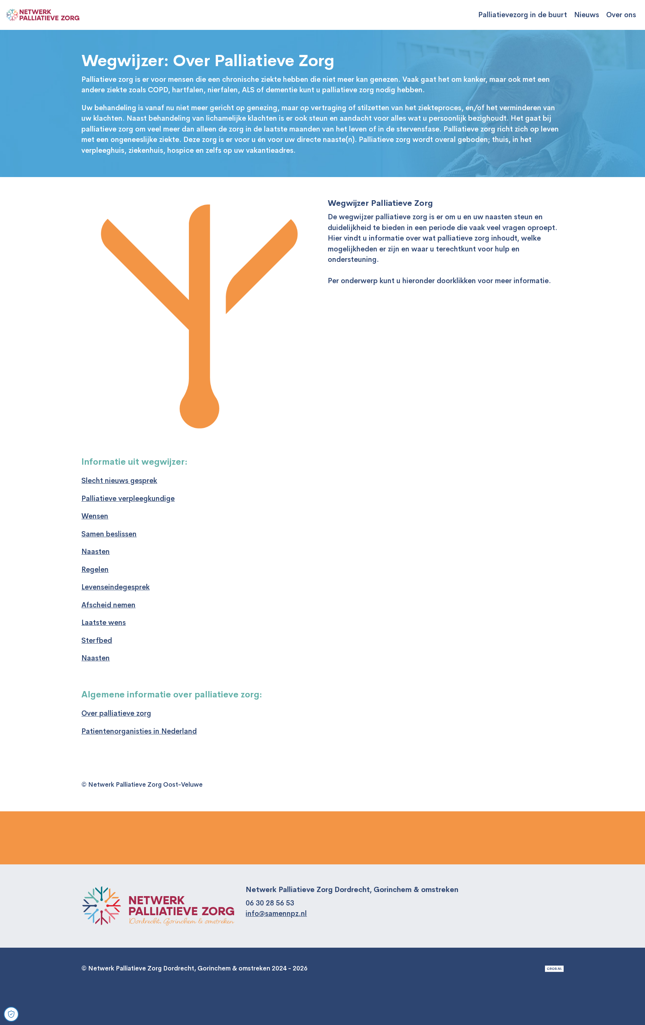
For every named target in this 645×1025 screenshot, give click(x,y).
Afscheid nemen (108, 605)
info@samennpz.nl (276, 913)
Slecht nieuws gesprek (119, 480)
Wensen (94, 516)
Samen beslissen (109, 534)
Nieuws (586, 14)
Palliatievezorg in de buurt (522, 14)
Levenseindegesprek (115, 587)
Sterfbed (96, 640)
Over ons (621, 14)
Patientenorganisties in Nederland (139, 731)
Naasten (95, 551)
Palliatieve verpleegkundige (128, 498)
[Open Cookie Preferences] (11, 1014)
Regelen (95, 569)
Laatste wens (103, 622)
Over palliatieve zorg (116, 713)
